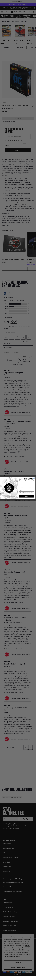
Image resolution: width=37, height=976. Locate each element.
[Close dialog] (34, 478)
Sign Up (26, 496)
